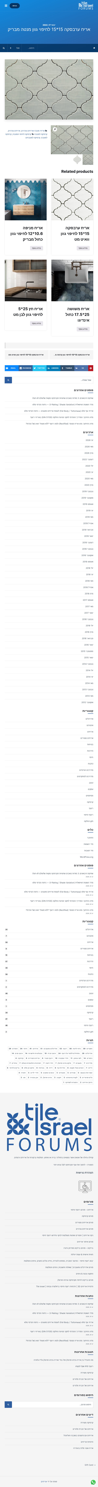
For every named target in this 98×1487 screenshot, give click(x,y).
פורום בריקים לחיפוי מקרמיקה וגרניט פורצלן (75, 1280)
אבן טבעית (33, 1077)
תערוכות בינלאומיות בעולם (30, 1063)
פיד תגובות (88, 850)
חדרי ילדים (33, 1073)
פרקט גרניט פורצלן (63, 1063)
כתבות (90, 763)
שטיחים (71, 1073)
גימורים (88, 1058)
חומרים (13, 1049)
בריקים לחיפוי (13, 1068)
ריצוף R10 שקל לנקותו (84, 1366)
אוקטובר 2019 (87, 498)
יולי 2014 (89, 670)
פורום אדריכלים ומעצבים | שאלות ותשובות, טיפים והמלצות (69, 1267)
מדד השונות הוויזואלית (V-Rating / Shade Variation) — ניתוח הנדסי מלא (63, 404)
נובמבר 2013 (87, 689)
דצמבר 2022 (87, 459)
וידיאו (89, 1068)
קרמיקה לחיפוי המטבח (22, 134)
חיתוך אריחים (86, 1082)
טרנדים (13, 1063)
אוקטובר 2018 (87, 555)
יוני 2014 (89, 677)
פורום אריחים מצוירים (84, 1222)
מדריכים (88, 1063)
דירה (49, 1068)
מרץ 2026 (88, 453)
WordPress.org (86, 857)
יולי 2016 (89, 625)
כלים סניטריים (86, 1077)
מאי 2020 (89, 478)
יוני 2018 (89, 574)
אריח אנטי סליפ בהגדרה (83, 1448)
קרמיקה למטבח (40, 134)
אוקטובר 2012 (87, 702)
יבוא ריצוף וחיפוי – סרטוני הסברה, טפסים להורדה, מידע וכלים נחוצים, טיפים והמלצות (58, 1261)
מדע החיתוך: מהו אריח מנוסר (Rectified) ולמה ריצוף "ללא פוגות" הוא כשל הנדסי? (59, 423)
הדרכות (90, 751)
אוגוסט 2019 (88, 504)
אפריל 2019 (88, 523)
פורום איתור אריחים (85, 1242)
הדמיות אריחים (87, 1442)
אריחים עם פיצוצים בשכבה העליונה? (78, 1435)
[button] (6, 5)
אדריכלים (89, 719)
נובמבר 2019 (87, 491)
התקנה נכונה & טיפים (84, 1274)
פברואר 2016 (87, 638)
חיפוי (91, 757)
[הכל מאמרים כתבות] (18, 48)
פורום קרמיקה (87, 1216)
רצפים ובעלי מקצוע (75, 1068)
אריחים (90, 731)
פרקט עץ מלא (28, 1068)
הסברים (87, 1049)
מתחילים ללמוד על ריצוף (69, 1053)
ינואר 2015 (88, 657)
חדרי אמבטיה (61, 1058)
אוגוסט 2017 (88, 600)
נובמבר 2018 (87, 549)
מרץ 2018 (89, 593)
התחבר (90, 837)
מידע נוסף (83, 248)
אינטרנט (90, 725)
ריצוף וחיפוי (88, 815)
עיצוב (91, 783)
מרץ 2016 (89, 632)
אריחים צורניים (14, 131)
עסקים (90, 789)
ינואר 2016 (88, 645)
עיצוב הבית (50, 1053)
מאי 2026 (89, 446)
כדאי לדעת (75, 1049)
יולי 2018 (89, 568)
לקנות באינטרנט (70, 1077)
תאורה (22, 1073)
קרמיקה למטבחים (33, 137)
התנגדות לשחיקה (70, 1082)
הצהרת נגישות (84, 1172)
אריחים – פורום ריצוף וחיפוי (82, 1210)
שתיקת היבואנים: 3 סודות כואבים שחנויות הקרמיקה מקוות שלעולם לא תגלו (62, 398)
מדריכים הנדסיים (86, 770)
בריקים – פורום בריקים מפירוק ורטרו (78, 1248)
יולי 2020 (89, 466)
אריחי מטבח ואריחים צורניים (33, 131)
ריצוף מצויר (47, 1058)
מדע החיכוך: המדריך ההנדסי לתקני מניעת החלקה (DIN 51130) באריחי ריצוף (61, 417)
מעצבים (78, 1063)
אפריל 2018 (88, 587)
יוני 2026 (89, 440)
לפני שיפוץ (76, 1058)
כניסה (14, 6)
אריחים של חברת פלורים (83, 1379)
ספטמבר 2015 (87, 651)
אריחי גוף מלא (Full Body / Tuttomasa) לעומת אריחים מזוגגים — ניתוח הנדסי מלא (58, 411)
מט (23, 1077)
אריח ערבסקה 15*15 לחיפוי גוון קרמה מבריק (70, 355)
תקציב (57, 1077)
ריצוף (91, 808)
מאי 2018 (89, 581)
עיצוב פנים (17, 1053)
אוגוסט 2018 (88, 561)
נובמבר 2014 (87, 664)
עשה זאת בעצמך (85, 1073)
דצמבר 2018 (87, 542)
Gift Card (89, 1465)
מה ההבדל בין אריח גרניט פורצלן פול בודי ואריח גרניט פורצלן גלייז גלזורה (63, 1360)
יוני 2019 (89, 510)
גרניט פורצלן (46, 1077)
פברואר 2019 (87, 530)
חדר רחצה (48, 1063)
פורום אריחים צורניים (84, 1229)
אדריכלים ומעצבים (49, 1049)
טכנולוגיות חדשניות (33, 1053)
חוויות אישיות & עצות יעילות (82, 1254)
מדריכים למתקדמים (85, 776)
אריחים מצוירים (87, 738)
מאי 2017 (89, 606)
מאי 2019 (89, 517)
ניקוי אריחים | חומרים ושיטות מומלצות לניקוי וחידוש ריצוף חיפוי (67, 1235)
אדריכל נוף (60, 1068)
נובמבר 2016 (87, 619)
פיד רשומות (88, 844)
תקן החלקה (88, 821)
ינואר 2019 (88, 536)
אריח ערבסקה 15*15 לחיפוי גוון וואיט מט (26, 355)
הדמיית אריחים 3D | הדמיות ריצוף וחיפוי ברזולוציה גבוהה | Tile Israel (64, 1286)
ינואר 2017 (88, 613)
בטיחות (90, 744)
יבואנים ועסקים (47, 1073)
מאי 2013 (89, 696)
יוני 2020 (89, 472)
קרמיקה (90, 802)
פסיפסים (89, 795)
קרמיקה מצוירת (87, 1372)
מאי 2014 (89, 683)
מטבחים (61, 1073)
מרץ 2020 (88, 485)
